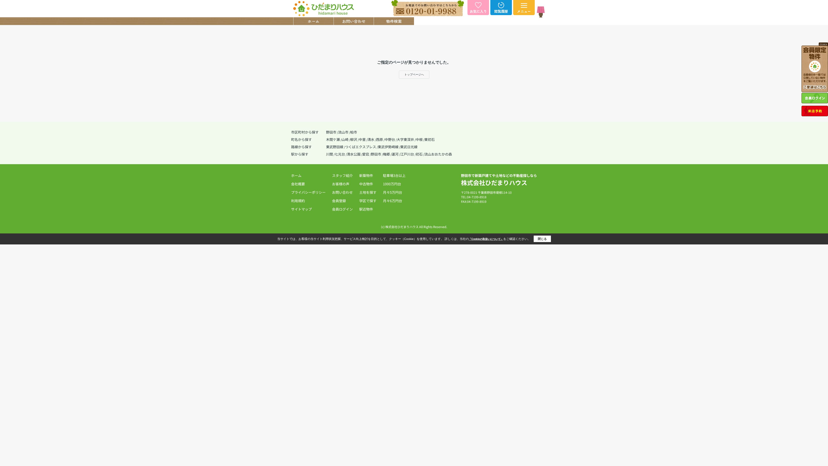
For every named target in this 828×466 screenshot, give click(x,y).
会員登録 (339, 200)
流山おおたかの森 (438, 154)
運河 (395, 154)
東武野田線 (334, 146)
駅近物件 (366, 209)
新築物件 (366, 175)
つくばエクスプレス (360, 146)
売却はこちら (434, 21)
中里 (362, 139)
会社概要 (514, 21)
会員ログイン (342, 209)
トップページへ (414, 74)
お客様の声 (340, 183)
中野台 (390, 139)
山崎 (345, 139)
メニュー (524, 11)
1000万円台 (392, 183)
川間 (329, 154)
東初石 (429, 139)
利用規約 (298, 200)
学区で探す (367, 200)
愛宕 (365, 154)
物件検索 (394, 21)
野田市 (331, 132)
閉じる (542, 239)
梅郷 (386, 154)
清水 (370, 139)
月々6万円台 (392, 200)
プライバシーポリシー (308, 192)
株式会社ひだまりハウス (494, 182)
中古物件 (366, 183)
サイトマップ (301, 209)
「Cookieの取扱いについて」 (486, 239)
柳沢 (353, 139)
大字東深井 (405, 139)
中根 (419, 139)
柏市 (353, 132)
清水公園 (354, 154)
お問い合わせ (353, 21)
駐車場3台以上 (394, 175)
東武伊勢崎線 (388, 146)
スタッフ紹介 (474, 21)
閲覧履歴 (501, 11)
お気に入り (478, 11)
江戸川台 (407, 154)
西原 (379, 139)
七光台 (340, 154)
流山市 (343, 132)
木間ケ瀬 (333, 139)
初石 (419, 154)
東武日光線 (408, 146)
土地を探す (367, 192)
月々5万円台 (392, 192)
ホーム (313, 21)
